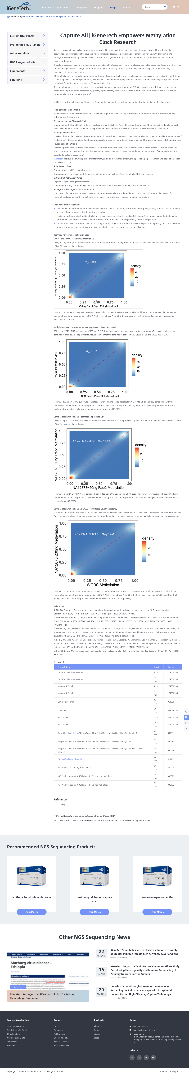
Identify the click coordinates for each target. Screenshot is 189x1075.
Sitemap (163, 1071)
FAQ (55, 1026)
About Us (98, 1026)
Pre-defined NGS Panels (25, 45)
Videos (97, 1033)
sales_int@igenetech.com (144, 1030)
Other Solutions (19, 53)
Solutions (16, 80)
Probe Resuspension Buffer (157, 897)
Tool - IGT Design (61, 1041)
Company (81, 7)
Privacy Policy (176, 1071)
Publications (59, 1033)
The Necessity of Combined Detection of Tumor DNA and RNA (87, 815)
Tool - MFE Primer (61, 1045)
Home (13, 16)
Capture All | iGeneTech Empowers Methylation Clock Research (52, 16)
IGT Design (61, 804)
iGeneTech (58, 158)
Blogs (113, 7)
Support (98, 7)
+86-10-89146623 (140, 1026)
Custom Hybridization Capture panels (94, 899)
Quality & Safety (61, 1037)
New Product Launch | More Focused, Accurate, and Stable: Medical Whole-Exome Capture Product (105, 820)
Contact (127, 7)
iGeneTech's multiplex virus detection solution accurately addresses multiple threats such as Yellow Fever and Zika (144, 952)
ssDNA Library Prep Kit (72, 758)
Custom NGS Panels (22, 36)
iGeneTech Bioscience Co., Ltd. (32, 1071)
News (96, 1030)
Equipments (17, 71)
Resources (58, 1030)
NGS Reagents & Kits (22, 62)
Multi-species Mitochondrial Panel (32, 897)
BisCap (76, 732)
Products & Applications (55, 7)
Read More (122, 957)
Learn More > (32, 912)
